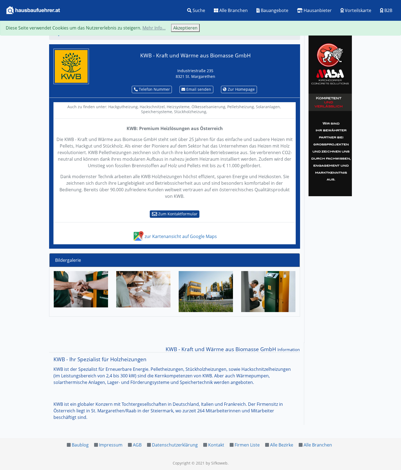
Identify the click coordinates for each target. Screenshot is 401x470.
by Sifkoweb (217, 463)
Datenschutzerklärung (175, 445)
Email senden (198, 89)
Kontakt (216, 445)
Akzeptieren (185, 28)
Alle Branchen (233, 10)
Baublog (80, 445)
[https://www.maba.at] (330, 114)
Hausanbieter (317, 10)
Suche (198, 10)
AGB (137, 445)
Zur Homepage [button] (241, 89)
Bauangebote (274, 10)
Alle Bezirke (281, 445)
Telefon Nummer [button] (154, 89)
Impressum (110, 445)
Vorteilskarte (357, 10)
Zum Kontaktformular (177, 213)
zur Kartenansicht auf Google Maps (180, 236)
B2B (387, 10)
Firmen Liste (247, 445)
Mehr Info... (154, 28)
